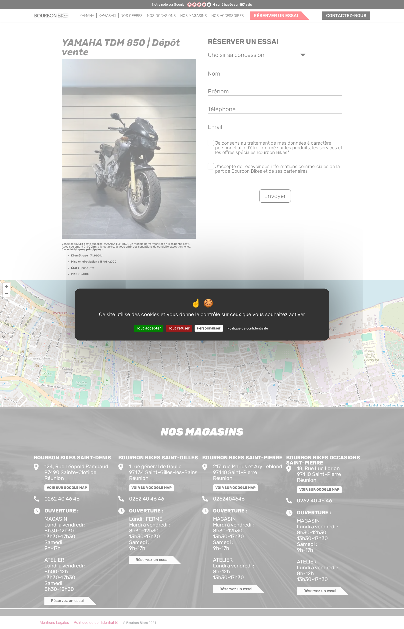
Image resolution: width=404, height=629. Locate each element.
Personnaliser (208, 328)
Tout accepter (148, 328)
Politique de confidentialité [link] (247, 328)
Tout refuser (179, 328)
